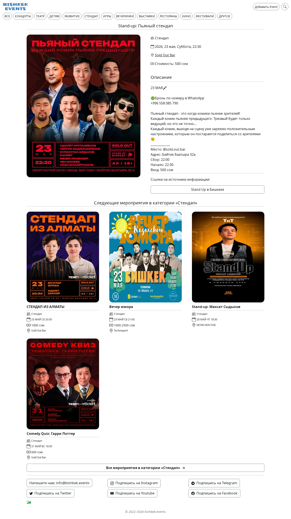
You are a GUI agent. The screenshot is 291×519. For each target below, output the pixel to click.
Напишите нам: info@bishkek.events (59, 483)
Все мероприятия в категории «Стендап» (145, 467)
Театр (40, 16)
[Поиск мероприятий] (284, 6)
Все (7, 16)
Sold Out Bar (165, 55)
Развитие (72, 16)
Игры (107, 16)
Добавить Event (266, 7)
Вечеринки (125, 16)
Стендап (91, 16)
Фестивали (205, 16)
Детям (54, 16)
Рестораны (168, 16)
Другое (224, 16)
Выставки (147, 16)
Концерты (23, 16)
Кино (186, 16)
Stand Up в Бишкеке (207, 189)
